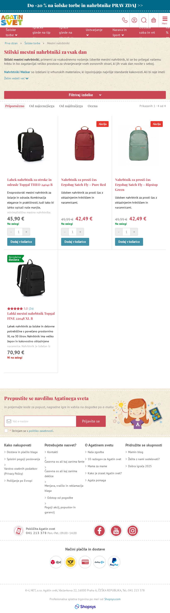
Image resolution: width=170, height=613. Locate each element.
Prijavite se (91, 421)
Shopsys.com (112, 599)
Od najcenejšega (41, 106)
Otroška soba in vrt (147, 29)
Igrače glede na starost (65, 32)
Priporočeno (14, 106)
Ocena (92, 106)
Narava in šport (120, 32)
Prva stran (11, 43)
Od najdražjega (71, 106)
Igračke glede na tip (42, 29)
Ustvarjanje (94, 30)
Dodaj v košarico (21, 242)
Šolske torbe (11, 32)
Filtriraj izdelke (81, 94)
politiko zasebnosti (41, 431)
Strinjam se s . (32, 431)
